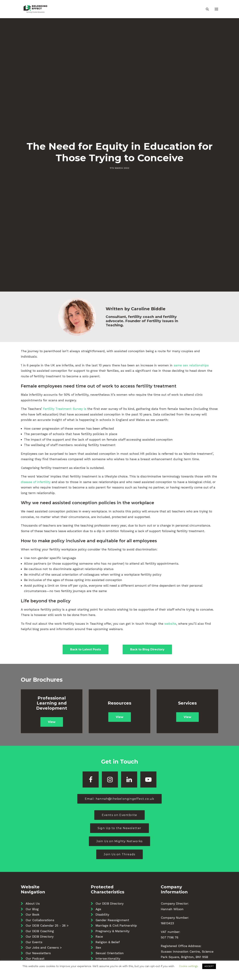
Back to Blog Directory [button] (147, 649)
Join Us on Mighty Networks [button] (119, 841)
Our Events (34, 942)
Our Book (32, 914)
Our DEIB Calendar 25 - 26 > (47, 925)
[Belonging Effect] (35, 9)
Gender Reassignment (112, 920)
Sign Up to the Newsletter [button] (119, 828)
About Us (33, 903)
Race (99, 936)
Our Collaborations (40, 920)
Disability (102, 914)
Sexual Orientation (110, 953)
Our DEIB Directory (40, 936)
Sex (98, 947)
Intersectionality (108, 958)
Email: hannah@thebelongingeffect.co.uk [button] (119, 798)
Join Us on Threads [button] (119, 854)
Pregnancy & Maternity (112, 931)
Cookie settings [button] (188, 966)
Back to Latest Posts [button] (85, 649)
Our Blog (32, 909)
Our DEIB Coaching (40, 931)
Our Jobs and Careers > (44, 947)
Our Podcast (35, 958)
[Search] (206, 9)
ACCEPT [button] (209, 966)
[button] (216, 9)
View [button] (51, 722)
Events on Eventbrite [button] (119, 815)
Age (98, 909)
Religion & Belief (108, 942)
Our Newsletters (38, 953)
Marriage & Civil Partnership (116, 925)
